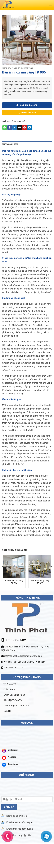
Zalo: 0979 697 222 (13, 667)
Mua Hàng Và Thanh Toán (16, 705)
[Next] (51, 572)
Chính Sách (9, 689)
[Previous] (3, 572)
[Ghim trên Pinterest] (24, 127)
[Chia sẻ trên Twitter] (14, 127)
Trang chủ (6, 68)
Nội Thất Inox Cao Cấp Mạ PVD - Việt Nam (24, 662)
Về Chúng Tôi (9, 684)
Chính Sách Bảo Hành (14, 695)
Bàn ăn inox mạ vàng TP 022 (40, 581)
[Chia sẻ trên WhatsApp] (4, 127)
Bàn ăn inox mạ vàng (23, 68)
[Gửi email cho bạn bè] (19, 127)
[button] (50, 4)
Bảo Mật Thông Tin (12, 700)
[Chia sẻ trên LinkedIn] (29, 127)
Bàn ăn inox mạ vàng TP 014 (14, 581)
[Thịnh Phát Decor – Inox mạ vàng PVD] (20, 5)
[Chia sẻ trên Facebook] (9, 127)
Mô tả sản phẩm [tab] (10, 144)
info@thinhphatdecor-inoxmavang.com (23, 656)
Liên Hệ (7, 711)
